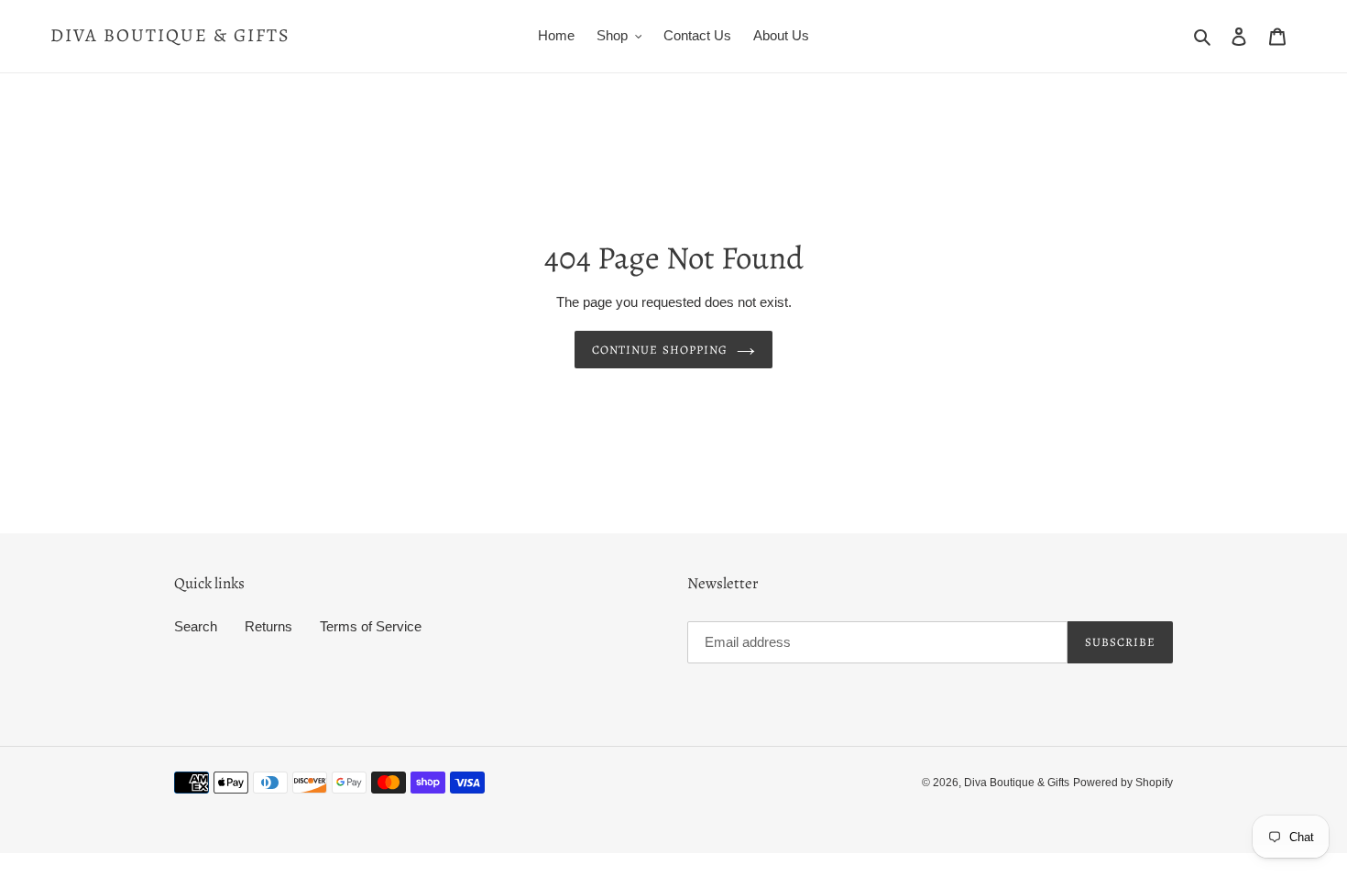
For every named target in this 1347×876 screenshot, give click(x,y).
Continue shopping (660, 349)
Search (195, 626)
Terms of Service (371, 626)
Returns (268, 626)
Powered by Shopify (1123, 782)
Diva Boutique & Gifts (170, 36)
